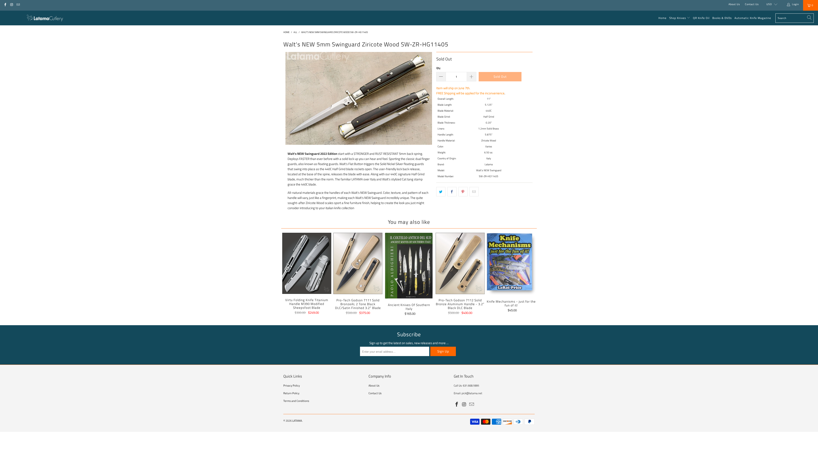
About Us (734, 4)
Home (662, 18)
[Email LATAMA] (18, 4)
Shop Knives (677, 18)
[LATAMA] (43, 18)
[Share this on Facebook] (452, 191)
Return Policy (291, 393)
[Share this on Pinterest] (463, 191)
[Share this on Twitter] (440, 191)
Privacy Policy (291, 385)
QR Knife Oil (701, 18)
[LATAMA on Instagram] (11, 4)
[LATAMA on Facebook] (5, 4)
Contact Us (752, 4)
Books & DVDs (722, 18)
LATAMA (297, 420)
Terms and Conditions (296, 401)
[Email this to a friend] (474, 191)
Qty (438, 68)
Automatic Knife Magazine (752, 18)
